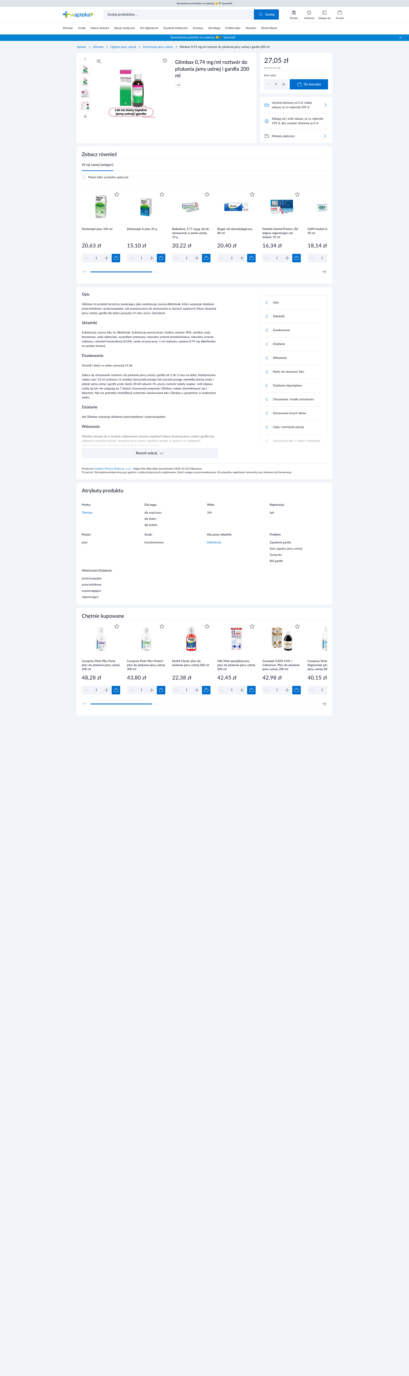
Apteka (81, 47)
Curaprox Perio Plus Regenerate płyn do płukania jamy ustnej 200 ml (326, 665)
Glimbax (87, 512)
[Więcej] (324, 136)
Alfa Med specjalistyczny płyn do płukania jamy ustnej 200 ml (236, 665)
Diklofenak (214, 542)
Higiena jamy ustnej (123, 47)
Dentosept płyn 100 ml (97, 229)
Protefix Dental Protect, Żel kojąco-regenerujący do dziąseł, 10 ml (280, 233)
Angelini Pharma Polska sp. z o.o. (113, 468)
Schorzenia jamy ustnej (158, 47)
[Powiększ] (98, 61)
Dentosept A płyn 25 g (142, 229)
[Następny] (323, 271)
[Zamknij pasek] (400, 37)
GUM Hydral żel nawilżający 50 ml (326, 231)
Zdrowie (98, 47)
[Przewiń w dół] (85, 115)
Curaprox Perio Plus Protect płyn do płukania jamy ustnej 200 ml (146, 665)
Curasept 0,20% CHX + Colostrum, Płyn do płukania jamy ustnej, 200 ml (281, 665)
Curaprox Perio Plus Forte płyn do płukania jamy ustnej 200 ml (101, 665)
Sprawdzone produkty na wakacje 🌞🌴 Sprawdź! (204, 3)
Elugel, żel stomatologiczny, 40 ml (234, 231)
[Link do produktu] (101, 226)
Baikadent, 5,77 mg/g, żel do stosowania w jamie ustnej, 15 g (190, 233)
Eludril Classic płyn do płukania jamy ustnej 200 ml (190, 663)
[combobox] (179, 14)
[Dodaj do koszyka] (116, 258)
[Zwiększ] (283, 84)
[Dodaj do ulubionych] (164, 60)
